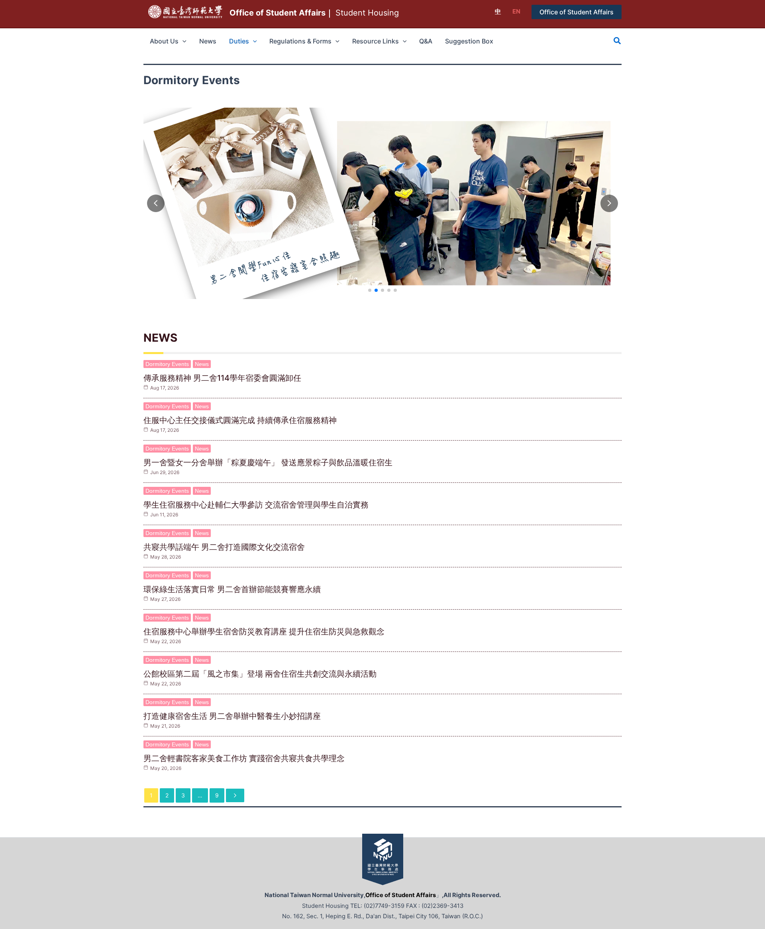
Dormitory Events (167, 364)
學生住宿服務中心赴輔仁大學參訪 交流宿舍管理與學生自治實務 (256, 505)
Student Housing (314, 13)
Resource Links (375, 41)
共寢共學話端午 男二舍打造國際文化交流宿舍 (224, 547)
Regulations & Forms (300, 41)
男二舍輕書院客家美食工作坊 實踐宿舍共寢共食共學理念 (244, 758)
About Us (164, 41)
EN (516, 11)
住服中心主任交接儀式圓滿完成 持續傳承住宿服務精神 (240, 420)
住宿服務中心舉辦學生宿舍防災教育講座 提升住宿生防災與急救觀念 (263, 631)
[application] (182, 41)
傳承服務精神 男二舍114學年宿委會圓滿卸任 (222, 378)
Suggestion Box (469, 41)
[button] (577, 12)
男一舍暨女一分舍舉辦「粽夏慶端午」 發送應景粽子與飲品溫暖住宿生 (267, 462)
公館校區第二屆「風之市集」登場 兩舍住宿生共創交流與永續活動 (260, 674)
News (207, 41)
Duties (239, 41)
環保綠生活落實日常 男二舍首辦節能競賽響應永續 (232, 589)
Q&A (425, 41)
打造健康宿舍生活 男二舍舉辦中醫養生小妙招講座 (232, 716)
